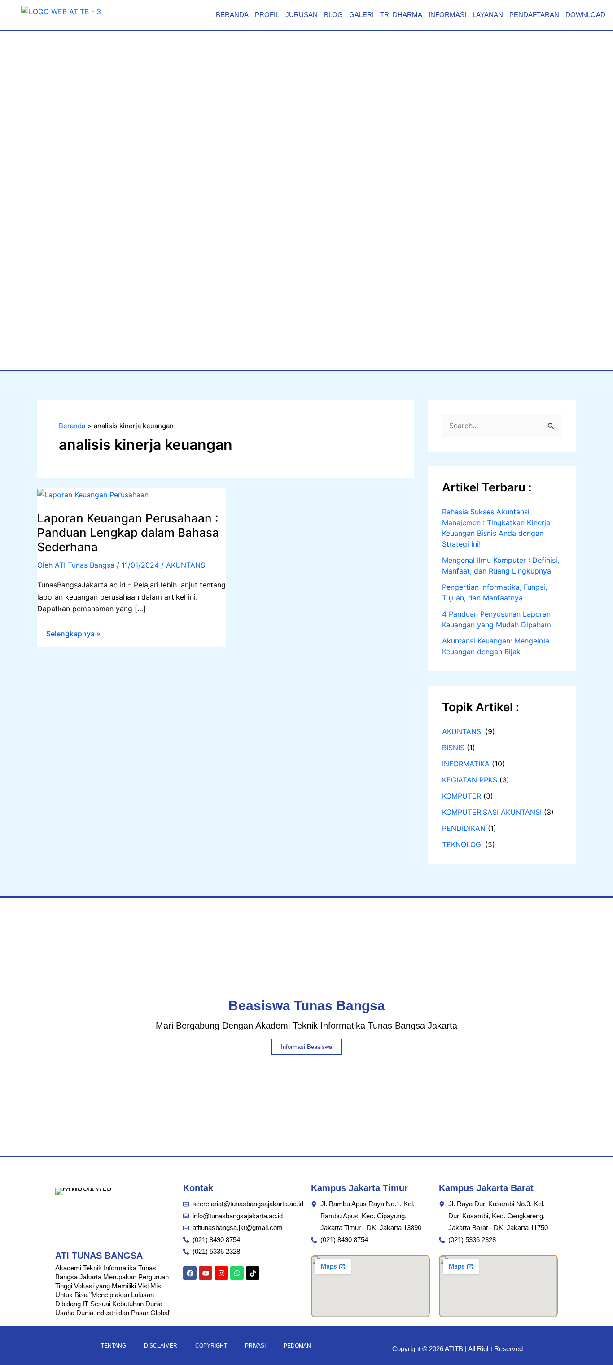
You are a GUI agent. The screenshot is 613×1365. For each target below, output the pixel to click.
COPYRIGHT (211, 1346)
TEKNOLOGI (462, 844)
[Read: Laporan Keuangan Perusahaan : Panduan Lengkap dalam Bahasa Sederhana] (93, 493)
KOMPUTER (461, 795)
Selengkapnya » (73, 632)
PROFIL (267, 14)
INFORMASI (447, 14)
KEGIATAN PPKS (469, 779)
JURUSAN (301, 14)
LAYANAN (488, 14)
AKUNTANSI (186, 565)
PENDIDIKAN (464, 828)
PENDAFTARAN (534, 14)
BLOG (333, 14)
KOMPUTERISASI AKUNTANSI (492, 812)
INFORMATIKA (466, 763)
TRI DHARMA (401, 14)
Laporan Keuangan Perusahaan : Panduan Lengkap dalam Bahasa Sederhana (128, 532)
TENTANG (113, 1346)
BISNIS (453, 747)
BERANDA (232, 14)
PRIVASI (255, 1346)
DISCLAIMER (160, 1346)
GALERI (361, 14)
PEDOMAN (297, 1346)
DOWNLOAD (585, 14)
